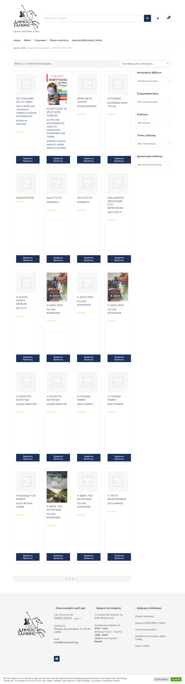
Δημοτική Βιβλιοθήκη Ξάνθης (87, 40)
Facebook (57, 659)
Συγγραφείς (40, 40)
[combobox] (153, 81)
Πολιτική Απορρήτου (146, 629)
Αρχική (17, 40)
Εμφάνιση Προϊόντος (28, 159)
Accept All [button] (176, 679)
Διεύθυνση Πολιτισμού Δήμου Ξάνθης (150, 638)
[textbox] (153, 81)
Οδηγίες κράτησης (59, 40)
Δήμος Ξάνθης (142, 645)
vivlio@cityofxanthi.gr (66, 642)
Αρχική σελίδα (19, 48)
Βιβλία (27, 40)
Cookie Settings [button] (161, 679)
